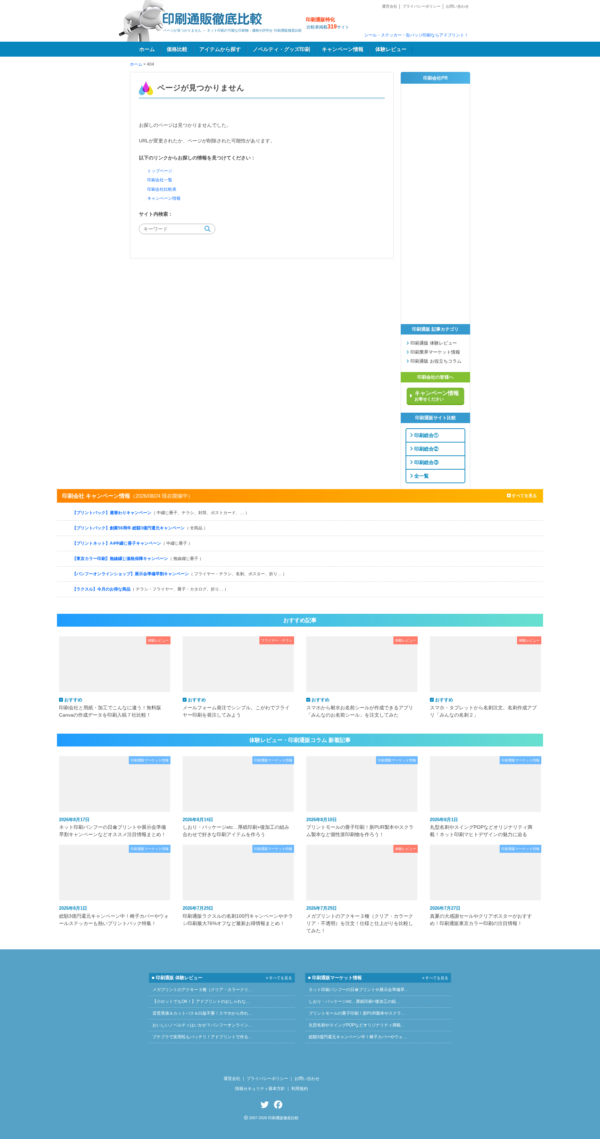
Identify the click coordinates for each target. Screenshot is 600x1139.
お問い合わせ (457, 6)
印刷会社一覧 (159, 180)
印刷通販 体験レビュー (433, 343)
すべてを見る (524, 495)
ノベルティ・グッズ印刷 (281, 49)
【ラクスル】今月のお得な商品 (150, 589)
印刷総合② (426, 448)
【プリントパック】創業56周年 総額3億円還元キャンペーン (140, 528)
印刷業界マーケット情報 (434, 352)
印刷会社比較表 (161, 189)
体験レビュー (391, 49)
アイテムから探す (220, 49)
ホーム (147, 49)
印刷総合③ (426, 462)
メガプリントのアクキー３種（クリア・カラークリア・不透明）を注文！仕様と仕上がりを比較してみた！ (359, 919)
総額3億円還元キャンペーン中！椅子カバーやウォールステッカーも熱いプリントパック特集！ (114, 916)
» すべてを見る (279, 978)
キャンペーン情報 (343, 49)
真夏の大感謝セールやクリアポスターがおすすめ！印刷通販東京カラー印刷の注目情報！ (481, 916)
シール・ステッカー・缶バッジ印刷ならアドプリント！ (416, 35)
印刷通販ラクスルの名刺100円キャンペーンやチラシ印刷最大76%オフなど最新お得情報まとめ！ (238, 916)
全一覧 (421, 475)
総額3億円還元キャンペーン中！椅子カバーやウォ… (358, 1036)
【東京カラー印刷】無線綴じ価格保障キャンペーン (137, 558)
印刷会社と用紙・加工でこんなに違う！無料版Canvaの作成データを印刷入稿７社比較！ (110, 707)
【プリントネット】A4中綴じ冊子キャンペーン (132, 543)
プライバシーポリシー (421, 6)
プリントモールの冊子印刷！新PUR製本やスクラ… (357, 1013)
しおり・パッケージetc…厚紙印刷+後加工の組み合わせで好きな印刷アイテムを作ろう (236, 827)
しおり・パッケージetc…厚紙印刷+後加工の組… (354, 1001)
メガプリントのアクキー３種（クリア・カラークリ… (202, 989)
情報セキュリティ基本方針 (260, 1088)
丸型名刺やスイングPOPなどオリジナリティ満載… (357, 1025)
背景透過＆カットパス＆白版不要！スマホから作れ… (202, 1013)
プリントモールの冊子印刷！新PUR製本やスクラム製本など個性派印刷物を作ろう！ (360, 827)
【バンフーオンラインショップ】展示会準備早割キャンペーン (179, 573)
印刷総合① (426, 435)
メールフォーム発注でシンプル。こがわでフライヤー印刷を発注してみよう (236, 707)
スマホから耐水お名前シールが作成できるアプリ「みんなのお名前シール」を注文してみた (359, 707)
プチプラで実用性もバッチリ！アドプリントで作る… (202, 1036)
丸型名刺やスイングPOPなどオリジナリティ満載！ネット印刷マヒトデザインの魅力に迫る (481, 827)
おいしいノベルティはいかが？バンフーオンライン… (202, 1025)
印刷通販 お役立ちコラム (435, 361)
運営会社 (389, 6)
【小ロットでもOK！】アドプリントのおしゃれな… (201, 1001)
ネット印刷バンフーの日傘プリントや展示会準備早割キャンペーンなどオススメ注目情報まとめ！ (112, 827)
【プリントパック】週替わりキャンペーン (160, 512)
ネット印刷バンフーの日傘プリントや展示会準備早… (359, 989)
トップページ (159, 170)
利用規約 (299, 1088)
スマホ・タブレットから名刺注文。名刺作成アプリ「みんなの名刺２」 (483, 707)
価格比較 (177, 49)
